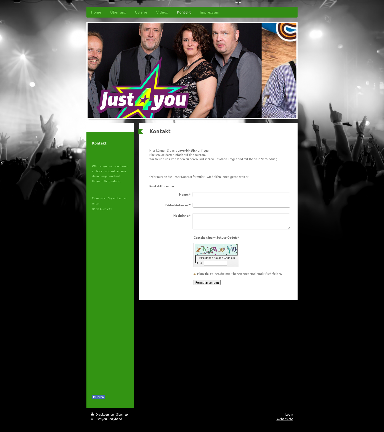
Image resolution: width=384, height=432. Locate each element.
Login (289, 414)
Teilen (100, 397)
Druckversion (105, 414)
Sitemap (122, 414)
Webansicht (284, 419)
